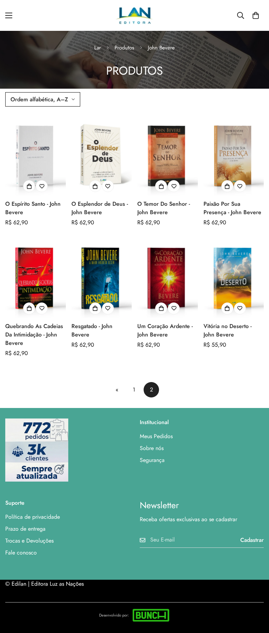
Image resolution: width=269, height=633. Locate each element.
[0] (256, 15)
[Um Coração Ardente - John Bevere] (167, 277)
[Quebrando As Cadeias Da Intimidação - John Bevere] (35, 277)
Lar (97, 48)
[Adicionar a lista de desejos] (42, 186)
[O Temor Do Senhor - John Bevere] (167, 155)
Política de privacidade (32, 517)
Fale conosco (21, 553)
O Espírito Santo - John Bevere (33, 208)
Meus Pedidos (156, 436)
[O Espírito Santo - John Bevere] (35, 155)
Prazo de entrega (25, 529)
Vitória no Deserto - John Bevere (227, 330)
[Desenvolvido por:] (151, 615)
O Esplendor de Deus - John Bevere (99, 208)
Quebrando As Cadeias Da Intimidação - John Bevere (34, 334)
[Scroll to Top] (255, 595)
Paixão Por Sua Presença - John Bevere (232, 208)
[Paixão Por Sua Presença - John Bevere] (234, 155)
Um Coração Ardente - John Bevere (165, 330)
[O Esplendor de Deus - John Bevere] (101, 155)
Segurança (152, 460)
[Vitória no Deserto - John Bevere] (234, 277)
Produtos (124, 48)
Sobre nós (152, 448)
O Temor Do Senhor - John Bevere (163, 208)
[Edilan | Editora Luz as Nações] (134, 15)
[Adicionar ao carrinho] (29, 186)
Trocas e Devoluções (29, 541)
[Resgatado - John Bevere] (101, 277)
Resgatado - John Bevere (91, 330)
